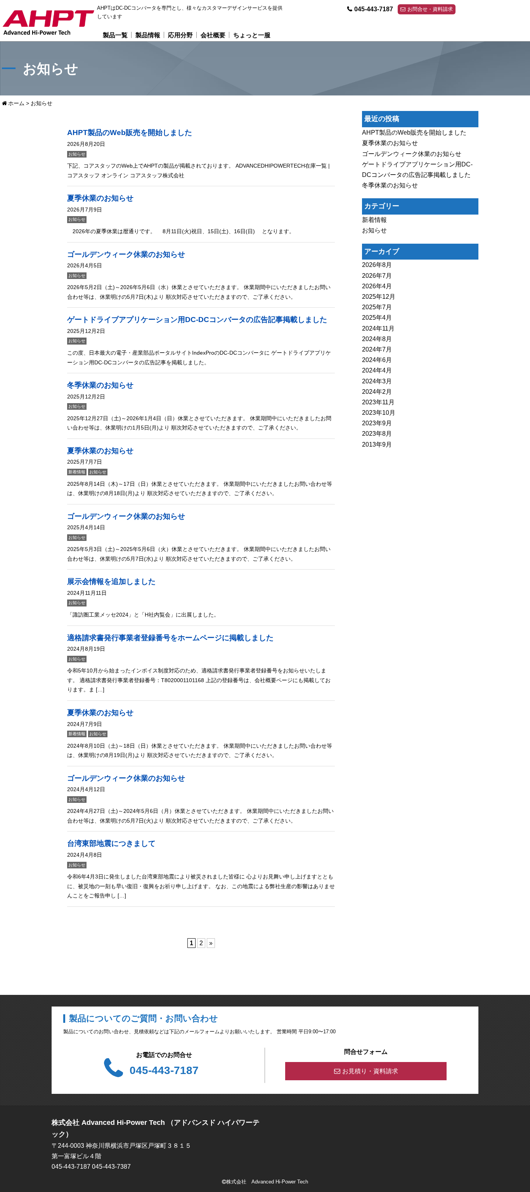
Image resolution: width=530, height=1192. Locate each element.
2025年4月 (377, 318)
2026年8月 (377, 265)
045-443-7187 (373, 9)
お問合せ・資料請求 (430, 9)
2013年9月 (377, 444)
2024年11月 (378, 328)
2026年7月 (377, 275)
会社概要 (213, 35)
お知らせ (374, 230)
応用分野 (180, 35)
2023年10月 (378, 412)
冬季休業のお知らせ (390, 185)
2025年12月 (378, 296)
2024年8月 (377, 339)
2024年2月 (377, 391)
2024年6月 (377, 360)
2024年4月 (377, 370)
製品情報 (147, 35)
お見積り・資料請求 (370, 1071)
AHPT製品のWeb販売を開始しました (414, 132)
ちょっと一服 (251, 35)
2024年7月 (377, 349)
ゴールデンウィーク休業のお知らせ (411, 154)
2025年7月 (377, 307)
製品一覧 (115, 35)
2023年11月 (378, 402)
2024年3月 (377, 381)
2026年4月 (377, 286)
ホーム (16, 103)
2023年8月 (377, 434)
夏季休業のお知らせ (390, 143)
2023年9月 (377, 423)
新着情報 (374, 220)
